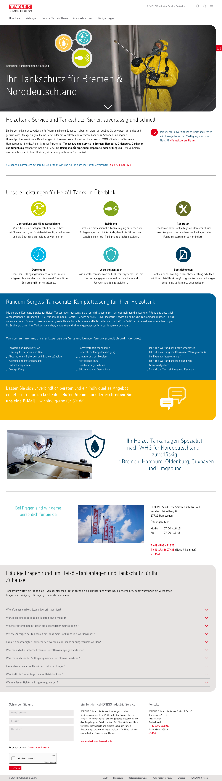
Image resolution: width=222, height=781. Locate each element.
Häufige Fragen (105, 18)
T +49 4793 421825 (162, 545)
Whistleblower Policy (162, 777)
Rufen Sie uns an (78, 394)
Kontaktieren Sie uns (183, 140)
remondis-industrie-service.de (97, 741)
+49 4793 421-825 (119, 165)
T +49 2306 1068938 (158, 726)
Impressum (118, 777)
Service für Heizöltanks (55, 18)
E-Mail (156, 554)
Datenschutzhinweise (38, 747)
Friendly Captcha (50, 762)
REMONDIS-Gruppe (199, 777)
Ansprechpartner (82, 18)
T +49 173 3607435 (162, 550)
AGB (105, 777)
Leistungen (30, 18)
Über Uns (14, 18)
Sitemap (181, 777)
